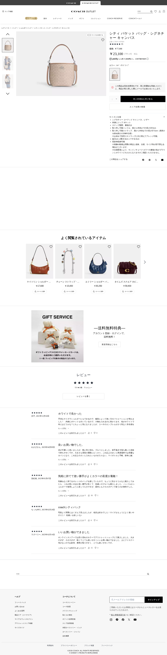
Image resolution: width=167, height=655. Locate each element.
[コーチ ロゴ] (83, 11)
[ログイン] (159, 11)
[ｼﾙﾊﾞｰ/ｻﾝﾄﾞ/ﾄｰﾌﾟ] (114, 74)
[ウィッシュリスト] (155, 11)
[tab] (71, 3)
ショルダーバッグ (25, 28)
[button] (8, 46)
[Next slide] (147, 262)
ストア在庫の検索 (137, 107)
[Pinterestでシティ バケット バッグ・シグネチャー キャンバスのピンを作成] (149, 160)
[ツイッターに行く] (129, 620)
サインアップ (154, 600)
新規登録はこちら (109, 344)
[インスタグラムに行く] (111, 620)
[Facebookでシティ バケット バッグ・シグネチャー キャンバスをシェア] (143, 159)
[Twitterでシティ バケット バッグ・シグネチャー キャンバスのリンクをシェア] (156, 160)
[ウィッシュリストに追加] (103, 40)
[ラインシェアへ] (117, 620)
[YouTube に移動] (135, 620)
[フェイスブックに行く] (123, 620)
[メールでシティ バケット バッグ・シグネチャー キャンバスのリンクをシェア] (162, 160)
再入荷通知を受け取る (143, 99)
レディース (5, 28)
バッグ (14, 28)
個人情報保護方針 (118, 615)
